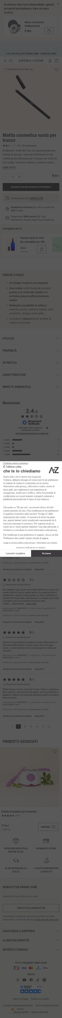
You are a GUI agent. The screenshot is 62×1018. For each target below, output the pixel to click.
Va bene (46, 553)
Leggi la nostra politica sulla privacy (19, 543)
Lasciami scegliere (15, 553)
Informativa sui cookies (47, 543)
